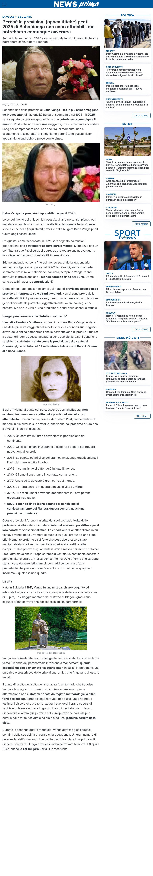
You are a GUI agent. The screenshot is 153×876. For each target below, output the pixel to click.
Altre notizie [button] (141, 115)
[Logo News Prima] (76, 4)
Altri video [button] (142, 416)
